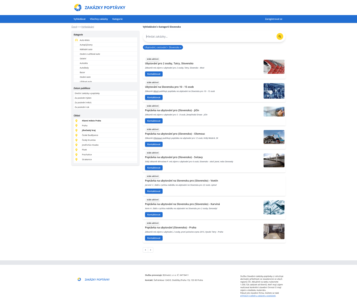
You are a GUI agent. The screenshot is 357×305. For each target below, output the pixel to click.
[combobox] (208, 36)
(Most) (156, 91)
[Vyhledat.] (280, 36)
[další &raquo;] (150, 250)
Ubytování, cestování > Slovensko (163, 47)
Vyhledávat (79, 19)
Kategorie (117, 19)
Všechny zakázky (99, 19)
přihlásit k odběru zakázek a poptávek (258, 295)
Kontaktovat (153, 73)
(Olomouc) (157, 138)
